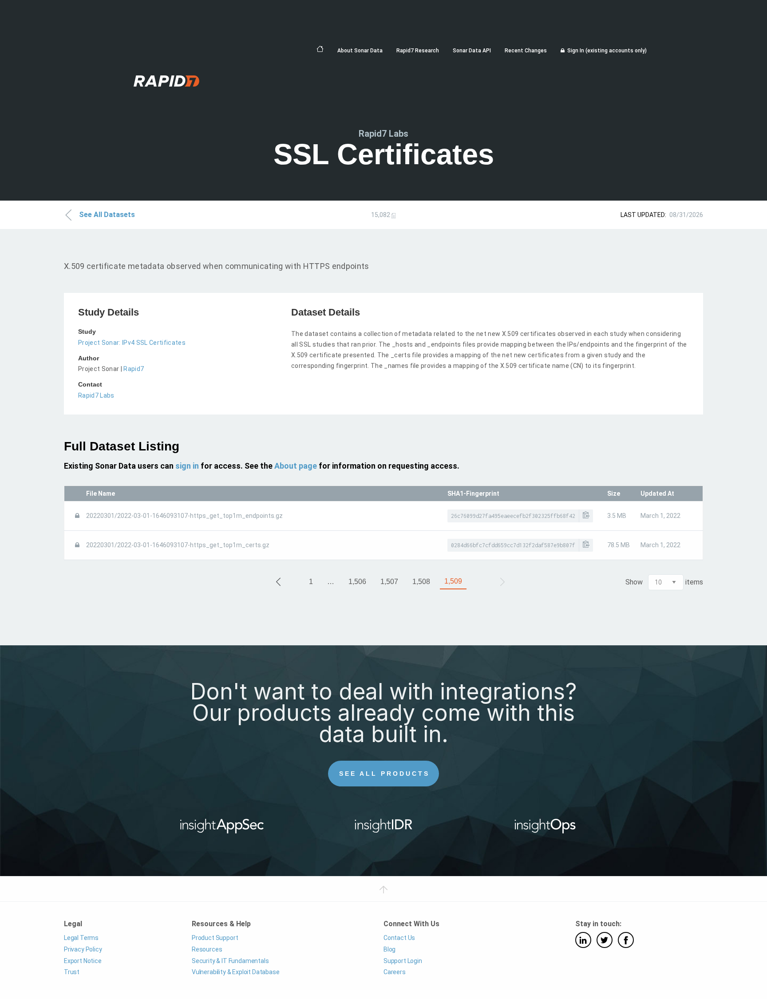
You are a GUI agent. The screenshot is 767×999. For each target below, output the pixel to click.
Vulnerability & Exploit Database (236, 971)
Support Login (403, 960)
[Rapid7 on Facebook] (626, 940)
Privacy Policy (83, 949)
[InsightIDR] (384, 829)
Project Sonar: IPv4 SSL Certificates (132, 342)
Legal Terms (81, 937)
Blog (389, 949)
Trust (71, 971)
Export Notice (83, 960)
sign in (187, 465)
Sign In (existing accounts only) (607, 50)
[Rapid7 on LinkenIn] (583, 940)
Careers (395, 971)
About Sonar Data (360, 50)
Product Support (215, 937)
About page (295, 465)
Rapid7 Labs (96, 395)
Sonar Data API (472, 50)
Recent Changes (526, 50)
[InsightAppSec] (222, 829)
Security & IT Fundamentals (230, 960)
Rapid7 (133, 368)
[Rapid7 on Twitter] (604, 940)
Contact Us (399, 937)
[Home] (320, 49)
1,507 (389, 581)
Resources (207, 949)
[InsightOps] (545, 829)
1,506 (357, 581)
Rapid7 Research (417, 50)
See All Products (384, 773)
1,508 (421, 581)
